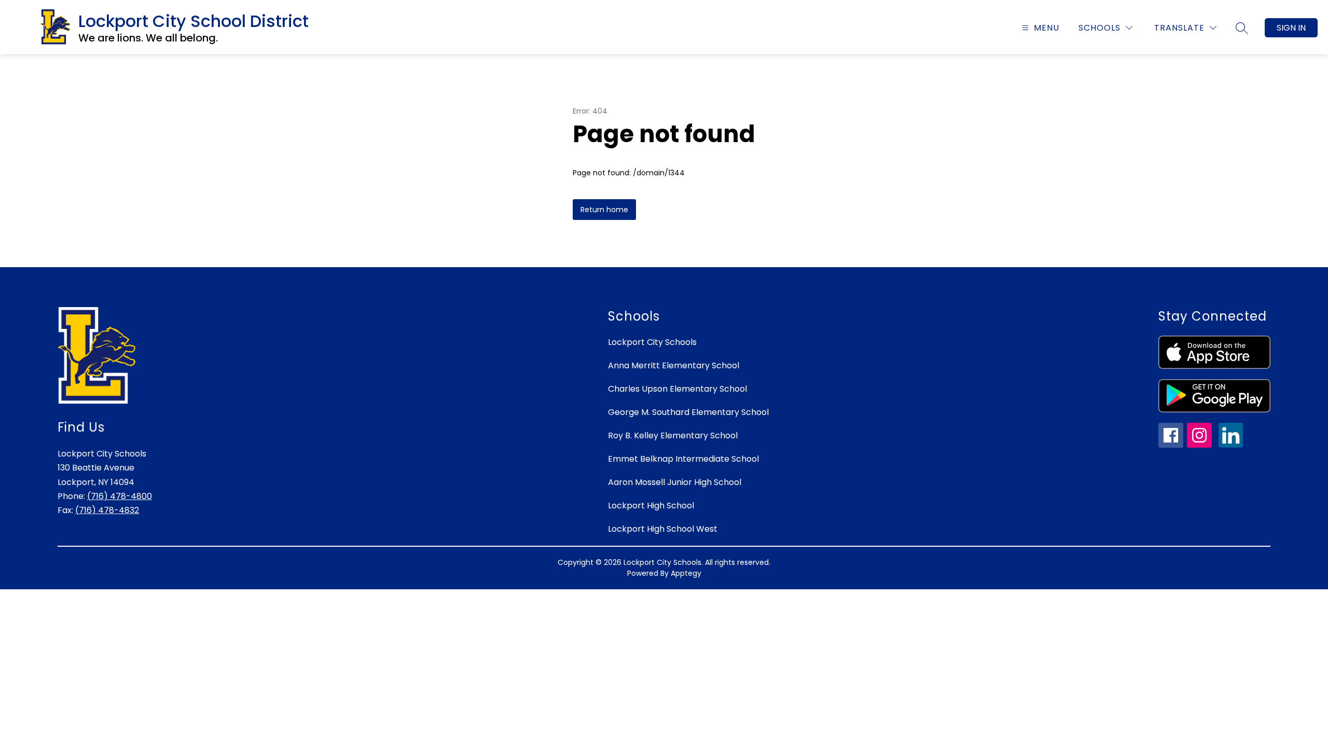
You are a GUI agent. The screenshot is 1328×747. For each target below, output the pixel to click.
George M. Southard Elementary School (688, 412)
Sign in (1291, 28)
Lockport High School (651, 505)
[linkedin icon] (1231, 445)
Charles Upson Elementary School (677, 389)
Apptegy (686, 573)
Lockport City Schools (652, 342)
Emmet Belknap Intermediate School (683, 459)
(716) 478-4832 (107, 510)
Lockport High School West (662, 529)
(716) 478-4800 (119, 496)
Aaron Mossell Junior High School (674, 482)
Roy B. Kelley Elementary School (673, 435)
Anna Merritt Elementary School (673, 365)
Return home (604, 209)
